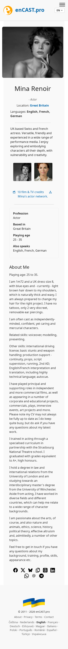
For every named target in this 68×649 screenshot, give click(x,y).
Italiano (52, 626)
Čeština (13, 622)
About (18, 617)
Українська (39, 634)
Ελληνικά (28, 626)
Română (39, 630)
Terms (38, 617)
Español (52, 630)
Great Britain (39, 105)
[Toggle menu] (62, 5)
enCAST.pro (29, 9)
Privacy (28, 617)
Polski (13, 630)
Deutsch (15, 626)
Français (53, 622)
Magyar (40, 626)
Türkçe (26, 634)
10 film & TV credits (30, 192)
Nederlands (27, 622)
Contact (49, 617)
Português (25, 630)
